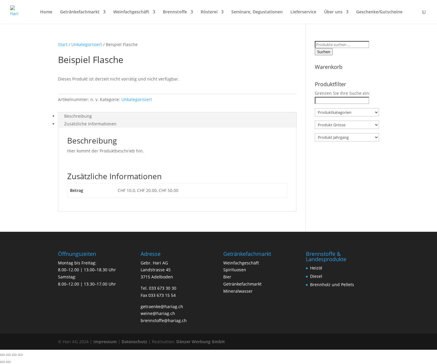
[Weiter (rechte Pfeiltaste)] (8, 362)
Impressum (105, 341)
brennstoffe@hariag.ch (164, 320)
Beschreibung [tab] (78, 116)
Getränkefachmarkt (80, 12)
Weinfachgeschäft (131, 12)
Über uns (333, 12)
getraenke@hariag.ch (162, 306)
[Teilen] (14, 355)
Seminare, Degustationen (257, 12)
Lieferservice (303, 12)
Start (62, 44)
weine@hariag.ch (158, 313)
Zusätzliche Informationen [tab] (90, 124)
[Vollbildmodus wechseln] (8, 355)
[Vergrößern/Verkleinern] (2, 355)
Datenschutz (134, 341)
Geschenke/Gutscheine (379, 12)
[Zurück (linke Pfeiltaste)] (2, 362)
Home (46, 12)
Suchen (323, 51)
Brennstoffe (175, 12)
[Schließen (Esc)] (20, 355)
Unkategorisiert (86, 44)
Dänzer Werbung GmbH (200, 341)
